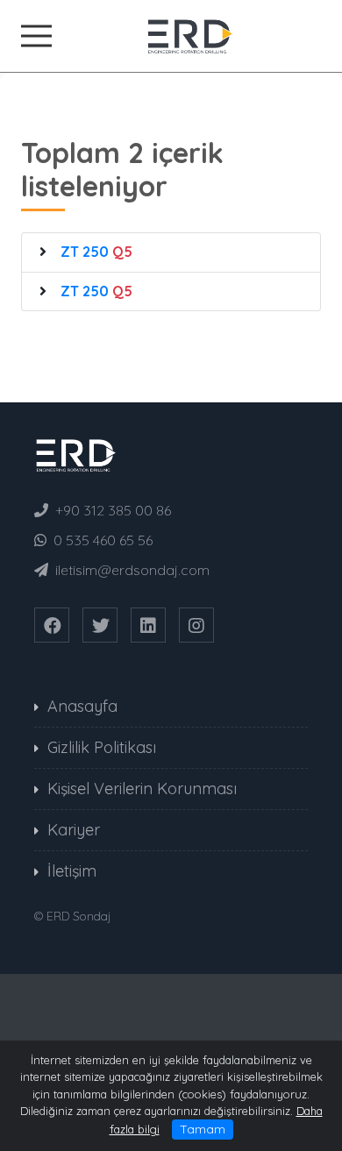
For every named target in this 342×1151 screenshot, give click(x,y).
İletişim (71, 871)
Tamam (202, 1129)
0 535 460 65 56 (103, 540)
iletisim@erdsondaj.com (132, 570)
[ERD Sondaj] (170, 34)
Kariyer (73, 830)
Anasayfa (82, 706)
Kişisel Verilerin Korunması (142, 788)
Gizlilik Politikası (101, 747)
